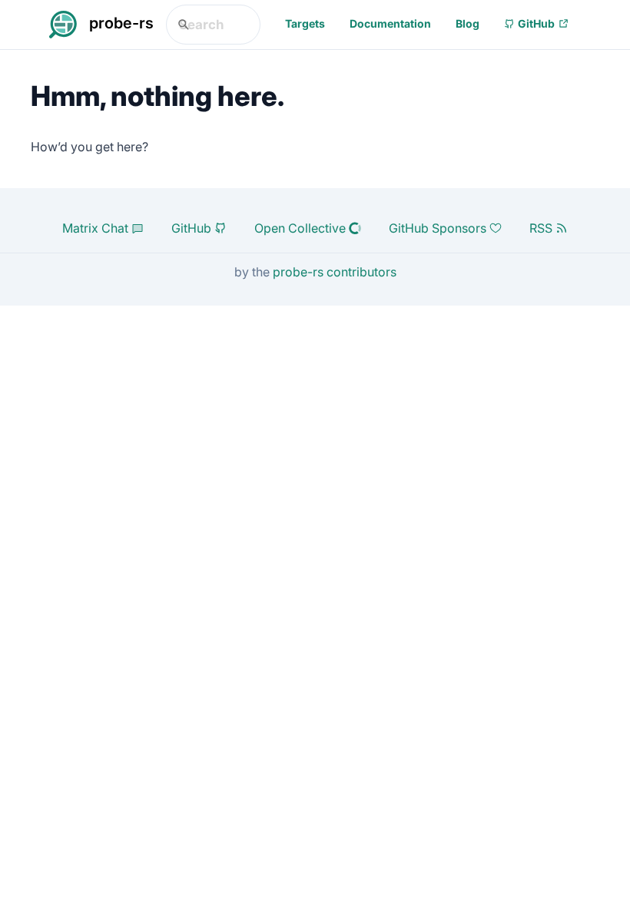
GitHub (536, 23)
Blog (467, 23)
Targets (305, 23)
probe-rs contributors (334, 271)
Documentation (390, 23)
